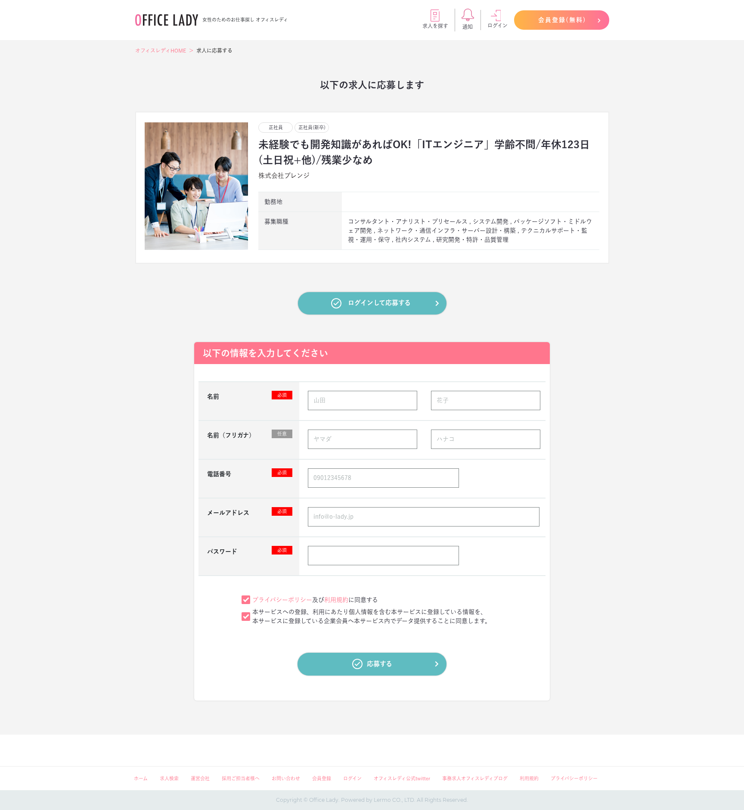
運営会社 (200, 778)
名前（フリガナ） (247, 434)
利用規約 (336, 600)
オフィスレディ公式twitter (402, 778)
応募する (379, 663)
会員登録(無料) (562, 20)
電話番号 (247, 473)
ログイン (497, 25)
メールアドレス (247, 512)
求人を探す (435, 25)
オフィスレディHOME (160, 50)
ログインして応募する (379, 302)
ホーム (141, 778)
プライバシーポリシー (282, 600)
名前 (247, 396)
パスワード (247, 551)
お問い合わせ (286, 778)
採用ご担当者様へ (241, 778)
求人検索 (169, 778)
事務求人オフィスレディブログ (475, 778)
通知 (467, 26)
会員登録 (321, 778)
